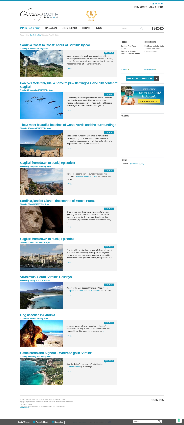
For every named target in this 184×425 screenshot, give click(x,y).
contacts (152, 6)
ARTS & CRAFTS (51, 28)
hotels (160, 6)
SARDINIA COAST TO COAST (29, 28)
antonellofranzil (73, 367)
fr (159, 3)
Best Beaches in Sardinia (154, 46)
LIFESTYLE (86, 28)
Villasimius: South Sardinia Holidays (46, 277)
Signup (26, 422)
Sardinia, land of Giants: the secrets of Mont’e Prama (57, 201)
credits (155, 400)
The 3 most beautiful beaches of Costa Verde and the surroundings (68, 125)
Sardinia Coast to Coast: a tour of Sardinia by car (55, 45)
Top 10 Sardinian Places (130, 54)
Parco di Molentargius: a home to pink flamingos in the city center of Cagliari (68, 85)
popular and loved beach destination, (83, 291)
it (150, 3)
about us (143, 6)
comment (109, 53)
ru (162, 3)
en (153, 3)
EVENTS (99, 28)
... (103, 331)
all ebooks (124, 70)
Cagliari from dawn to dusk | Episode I (47, 239)
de (156, 3)
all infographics (149, 70)
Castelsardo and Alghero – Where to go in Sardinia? (57, 353)
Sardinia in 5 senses (128, 51)
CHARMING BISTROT (70, 28)
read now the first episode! (86, 177)
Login (20, 422)
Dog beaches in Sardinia (37, 315)
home (136, 6)
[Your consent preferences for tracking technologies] (179, 420)
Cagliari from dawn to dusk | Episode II (47, 163)
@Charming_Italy (137, 164)
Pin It (69, 69)
